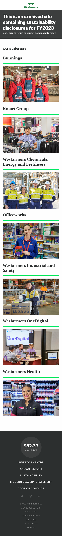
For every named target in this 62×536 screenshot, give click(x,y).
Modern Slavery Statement (31, 482)
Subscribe (31, 520)
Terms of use (31, 512)
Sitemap (31, 527)
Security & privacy (31, 516)
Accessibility (31, 524)
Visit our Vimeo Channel (31, 496)
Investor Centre (31, 462)
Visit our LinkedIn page (39, 496)
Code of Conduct (31, 488)
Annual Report (31, 469)
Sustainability (31, 475)
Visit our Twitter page (22, 496)
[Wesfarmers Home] (31, 5)
